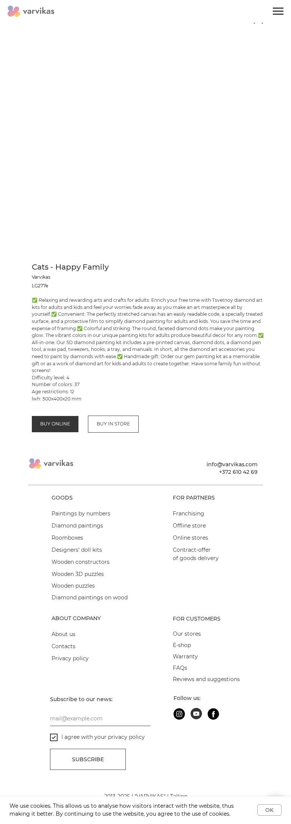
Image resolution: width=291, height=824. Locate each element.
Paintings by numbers (81, 513)
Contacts (63, 646)
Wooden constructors (81, 562)
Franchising (188, 513)
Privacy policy (70, 658)
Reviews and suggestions (206, 679)
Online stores (190, 537)
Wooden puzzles (73, 585)
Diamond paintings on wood (90, 597)
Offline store (189, 525)
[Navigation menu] (278, 11)
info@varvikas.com (232, 464)
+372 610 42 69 (238, 472)
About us (63, 634)
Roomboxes (67, 537)
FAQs (180, 667)
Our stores (187, 633)
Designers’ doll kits (77, 549)
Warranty (185, 656)
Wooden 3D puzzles (78, 574)
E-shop (182, 645)
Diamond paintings (77, 525)
